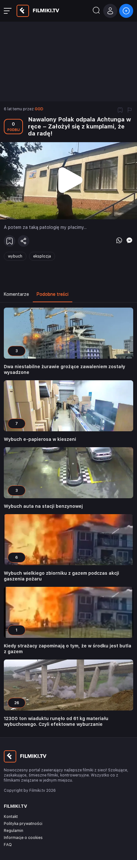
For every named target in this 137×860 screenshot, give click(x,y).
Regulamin (13, 830)
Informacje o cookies (23, 837)
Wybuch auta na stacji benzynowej (43, 506)
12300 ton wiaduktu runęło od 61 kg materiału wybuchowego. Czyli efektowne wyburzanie (56, 721)
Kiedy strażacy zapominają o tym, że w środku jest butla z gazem (67, 648)
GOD (39, 109)
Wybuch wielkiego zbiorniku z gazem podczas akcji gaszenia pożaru (61, 576)
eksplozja (42, 256)
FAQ (8, 844)
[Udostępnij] (23, 241)
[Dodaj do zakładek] (120, 110)
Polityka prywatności (23, 823)
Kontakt (11, 816)
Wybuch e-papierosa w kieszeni (40, 439)
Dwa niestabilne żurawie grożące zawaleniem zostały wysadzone (64, 369)
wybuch (15, 256)
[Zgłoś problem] (129, 110)
